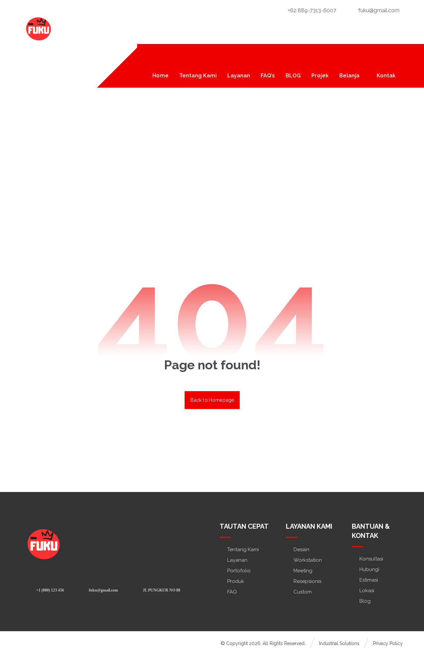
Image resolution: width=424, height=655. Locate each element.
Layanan (237, 560)
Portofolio (239, 571)
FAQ (232, 592)
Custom (302, 592)
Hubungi (369, 569)
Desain (301, 550)
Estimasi (368, 580)
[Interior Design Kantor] (37, 28)
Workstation (307, 560)
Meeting (302, 571)
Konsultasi (371, 559)
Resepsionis (307, 581)
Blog (365, 601)
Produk (235, 581)
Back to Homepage (212, 400)
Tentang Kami (243, 550)
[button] (394, 55)
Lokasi (366, 591)
